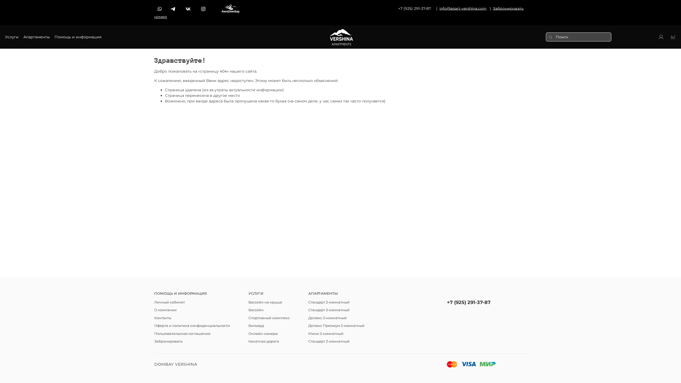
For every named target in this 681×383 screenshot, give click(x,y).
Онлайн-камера (263, 334)
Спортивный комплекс (269, 318)
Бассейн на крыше (265, 302)
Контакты (162, 318)
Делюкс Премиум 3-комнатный (336, 326)
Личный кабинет (169, 302)
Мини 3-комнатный (325, 334)
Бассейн (256, 310)
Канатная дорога (263, 341)
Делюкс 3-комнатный (327, 318)
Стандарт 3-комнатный (329, 310)
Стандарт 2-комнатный (329, 302)
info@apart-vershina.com (463, 8)
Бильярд (256, 326)
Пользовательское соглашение (182, 334)
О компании (165, 310)
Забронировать (168, 341)
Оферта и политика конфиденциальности (192, 326)
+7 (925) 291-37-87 (469, 302)
